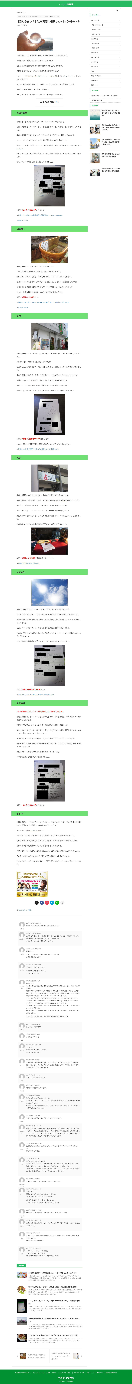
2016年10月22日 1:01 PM (33, 948)
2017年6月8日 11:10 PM (33, 1095)
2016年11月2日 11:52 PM (33, 981)
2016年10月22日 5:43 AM (33, 933)
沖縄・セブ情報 (26, 910)
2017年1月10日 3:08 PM (33, 1060)
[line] (57, 903)
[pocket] (47, 903)
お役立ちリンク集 (96, 100)
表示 (57, 102)
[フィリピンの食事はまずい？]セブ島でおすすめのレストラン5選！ (53, 1335)
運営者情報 (100, 1373)
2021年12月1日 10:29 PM (33, 1220)
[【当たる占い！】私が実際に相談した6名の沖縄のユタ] (52, 903)
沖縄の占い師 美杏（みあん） (29, 563)
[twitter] (37, 903)
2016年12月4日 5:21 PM (33, 1034)
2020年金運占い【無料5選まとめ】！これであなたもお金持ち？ (52, 1273)
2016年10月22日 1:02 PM (33, 964)
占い (20, 910)
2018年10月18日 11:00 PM (33, 1189)
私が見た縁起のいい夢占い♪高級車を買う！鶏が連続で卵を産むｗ (52, 1287)
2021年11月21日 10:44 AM (33, 1210)
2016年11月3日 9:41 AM (33, 1024)
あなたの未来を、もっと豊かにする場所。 (104, 95)
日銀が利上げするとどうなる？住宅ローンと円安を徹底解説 (111, 113)
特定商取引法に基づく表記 (22, 1373)
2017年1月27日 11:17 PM (33, 1075)
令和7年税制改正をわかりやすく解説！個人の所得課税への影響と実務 (111, 142)
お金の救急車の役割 (111, 1373)
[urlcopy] (62, 903)
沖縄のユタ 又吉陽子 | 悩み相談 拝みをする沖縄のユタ (38, 449)
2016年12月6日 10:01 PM (33, 1044)
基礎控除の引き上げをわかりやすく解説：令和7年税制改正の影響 (111, 127)
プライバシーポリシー (39, 1373)
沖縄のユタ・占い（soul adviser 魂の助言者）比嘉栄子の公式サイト (43, 302)
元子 (22, 1238)
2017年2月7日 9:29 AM (32, 1085)
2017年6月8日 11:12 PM (33, 1115)
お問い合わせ (90, 1373)
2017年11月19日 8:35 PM (33, 1126)
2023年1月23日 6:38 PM (33, 1233)
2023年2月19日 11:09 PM (33, 1248)
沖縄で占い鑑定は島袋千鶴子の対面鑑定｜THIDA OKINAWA (40, 215)
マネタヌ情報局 (66, 4)
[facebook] (42, 903)
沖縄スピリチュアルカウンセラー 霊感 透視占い (36, 695)
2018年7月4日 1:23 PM (32, 1158)
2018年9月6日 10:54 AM (33, 1178)
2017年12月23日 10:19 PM (33, 1143)
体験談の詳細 (23, 220)
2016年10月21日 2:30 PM (33, 923)
